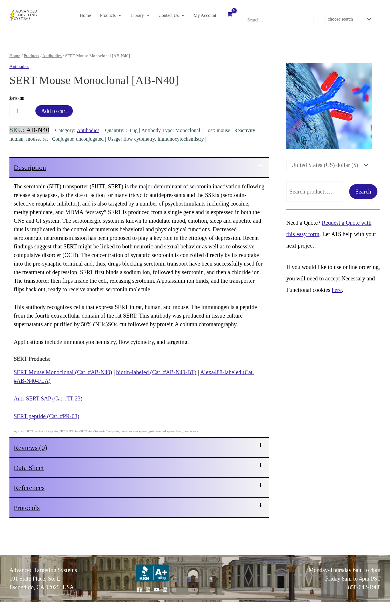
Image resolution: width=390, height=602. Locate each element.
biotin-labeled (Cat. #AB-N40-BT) (156, 372)
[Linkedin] (165, 589)
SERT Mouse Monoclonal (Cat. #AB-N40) (63, 372)
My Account (205, 15)
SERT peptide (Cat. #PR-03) (46, 416)
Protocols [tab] (27, 507)
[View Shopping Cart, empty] (229, 15)
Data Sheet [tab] (29, 467)
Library (137, 15)
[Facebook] (139, 589)
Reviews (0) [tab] (30, 447)
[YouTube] (156, 589)
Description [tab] (30, 167)
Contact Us (168, 15)
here (337, 290)
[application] (118, 15)
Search (363, 191)
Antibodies (52, 55)
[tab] (139, 167)
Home (85, 15)
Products (108, 15)
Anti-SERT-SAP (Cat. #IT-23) (48, 398)
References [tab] (29, 487)
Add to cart (54, 111)
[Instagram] (147, 589)
